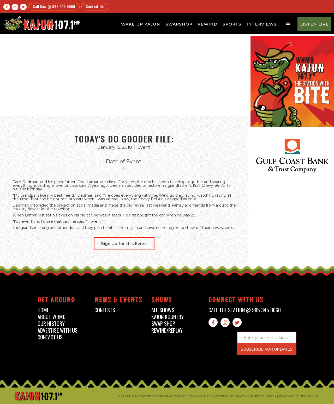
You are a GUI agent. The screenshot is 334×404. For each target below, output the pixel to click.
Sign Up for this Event (124, 243)
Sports (232, 24)
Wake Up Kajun (140, 24)
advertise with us (57, 330)
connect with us (236, 300)
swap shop (163, 323)
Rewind (207, 24)
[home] (41, 23)
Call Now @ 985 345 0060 (54, 6)
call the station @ (244, 310)
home (43, 310)
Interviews (262, 24)
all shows (162, 310)
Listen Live (314, 24)
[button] (288, 23)
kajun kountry (167, 317)
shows (161, 300)
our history (51, 323)
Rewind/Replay (167, 330)
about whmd (51, 317)
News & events (118, 300)
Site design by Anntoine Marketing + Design (246, 396)
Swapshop (178, 24)
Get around (56, 300)
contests (104, 310)
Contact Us (95, 6)
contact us (50, 337)
